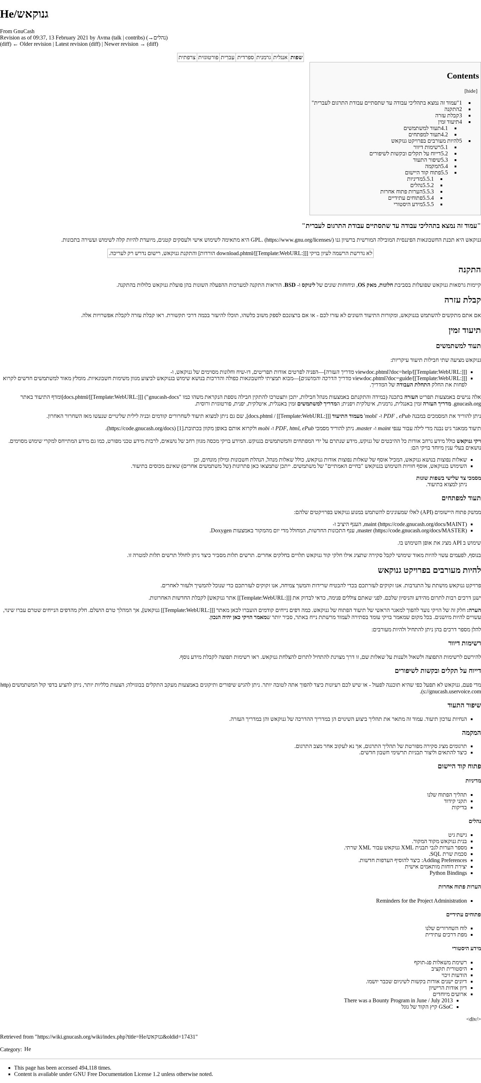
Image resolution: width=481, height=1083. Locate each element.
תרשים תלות (241, 555)
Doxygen (221, 530)
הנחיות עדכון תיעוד (446, 719)
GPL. (257, 240)
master (364, 530)
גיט (451, 835)
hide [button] (471, 91)
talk (117, 38)
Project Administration (442, 901)
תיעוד (433, 484)
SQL (435, 854)
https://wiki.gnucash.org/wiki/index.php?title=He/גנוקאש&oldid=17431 (116, 1037)
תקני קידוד (455, 801)
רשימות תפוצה (234, 657)
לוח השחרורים (451, 928)
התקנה (125, 285)
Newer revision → (124, 44)
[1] (180, 428)
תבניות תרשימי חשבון (400, 752)
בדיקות (459, 807)
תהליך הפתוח (452, 795)
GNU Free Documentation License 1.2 (116, 1074)
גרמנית (263, 57)
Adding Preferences (445, 860)
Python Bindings (448, 873)
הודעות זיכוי (454, 975)
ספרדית (245, 57)
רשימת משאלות (450, 962)
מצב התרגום (309, 746)
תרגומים (458, 746)
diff (6, 44)
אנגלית (280, 57)
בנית (462, 841)
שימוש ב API (466, 543)
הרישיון (436, 988)
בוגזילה (134, 685)
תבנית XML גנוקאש (406, 847)
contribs (134, 38)
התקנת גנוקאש (179, 253)
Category (10, 1049)
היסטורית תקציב (449, 969)
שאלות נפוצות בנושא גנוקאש (436, 460)
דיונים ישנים (454, 981)
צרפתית (187, 57)
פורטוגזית (208, 57)
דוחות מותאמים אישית (429, 867)
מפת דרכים (455, 934)
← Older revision (32, 44)
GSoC (446, 1007)
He (27, 1049)
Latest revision (71, 44)
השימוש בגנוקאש (448, 466)
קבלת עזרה (143, 315)
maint (370, 524)
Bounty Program (391, 1000)
